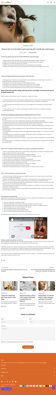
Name (2, 319)
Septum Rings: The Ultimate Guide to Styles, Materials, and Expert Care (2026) (46, 297)
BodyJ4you (7, 384)
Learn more (3, 306)
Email (30, 319)
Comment (3, 326)
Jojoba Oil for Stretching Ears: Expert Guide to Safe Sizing (8, 297)
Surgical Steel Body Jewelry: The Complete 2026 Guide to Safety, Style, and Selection (28, 298)
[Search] (48, 2)
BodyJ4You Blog (32, 52)
